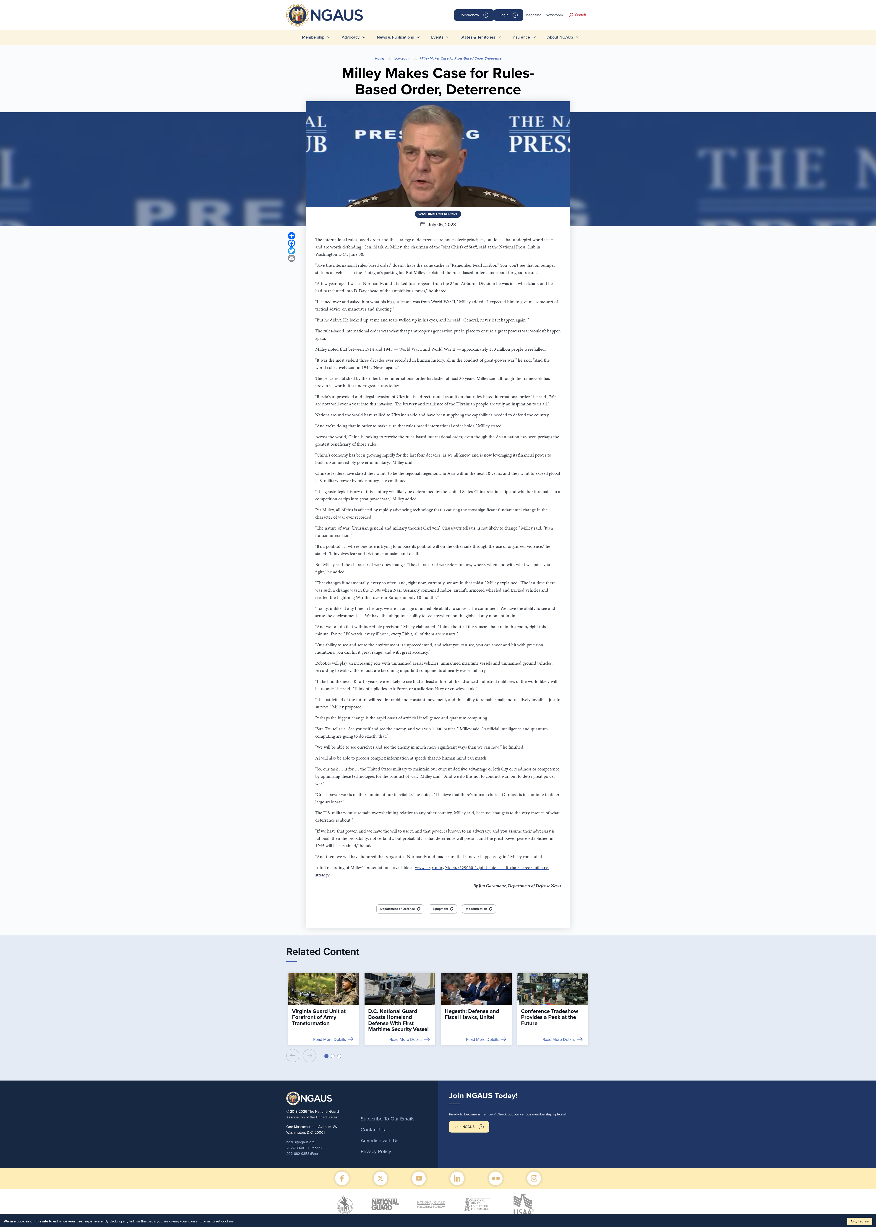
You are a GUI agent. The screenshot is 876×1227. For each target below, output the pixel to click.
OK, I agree (860, 1221)
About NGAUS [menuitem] (560, 37)
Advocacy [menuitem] (351, 37)
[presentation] (292, 1055)
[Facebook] (291, 243)
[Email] (291, 258)
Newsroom (554, 15)
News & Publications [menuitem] (395, 37)
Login (504, 15)
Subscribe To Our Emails (388, 1119)
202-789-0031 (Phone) (304, 1148)
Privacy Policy (376, 1151)
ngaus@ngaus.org (300, 1142)
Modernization (476, 909)
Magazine (533, 15)
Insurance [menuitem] (521, 37)
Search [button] (580, 15)
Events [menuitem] (437, 37)
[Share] (291, 235)
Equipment (440, 909)
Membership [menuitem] (313, 37)
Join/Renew (469, 15)
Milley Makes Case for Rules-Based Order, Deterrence (460, 58)
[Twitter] (291, 250)
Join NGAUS (464, 1127)
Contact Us (373, 1130)
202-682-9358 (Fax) (302, 1153)
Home (379, 59)
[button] (326, 1056)
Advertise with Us (380, 1140)
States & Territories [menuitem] (478, 37)
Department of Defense (397, 909)
